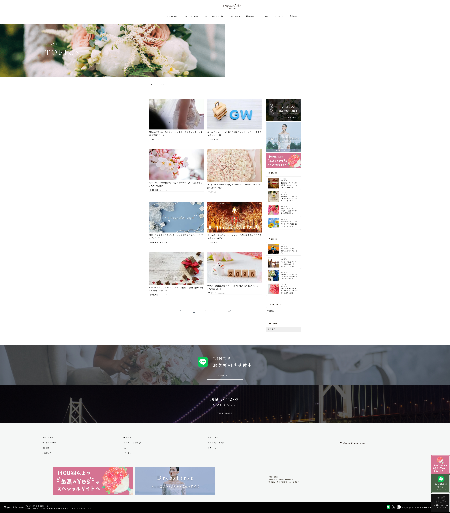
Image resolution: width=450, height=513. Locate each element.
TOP (150, 84)
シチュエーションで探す (214, 16)
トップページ (172, 16)
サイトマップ (213, 448)
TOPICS (271, 311)
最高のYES (250, 16)
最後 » (229, 311)
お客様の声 (46, 453)
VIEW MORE (225, 413)
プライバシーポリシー (217, 442)
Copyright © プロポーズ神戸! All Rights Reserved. (425, 507)
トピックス (279, 16)
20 (217, 310)
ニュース (265, 16)
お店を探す (235, 16)
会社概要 (293, 16)
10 (214, 310)
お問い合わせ (213, 437)
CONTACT (225, 375)
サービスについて (191, 16)
